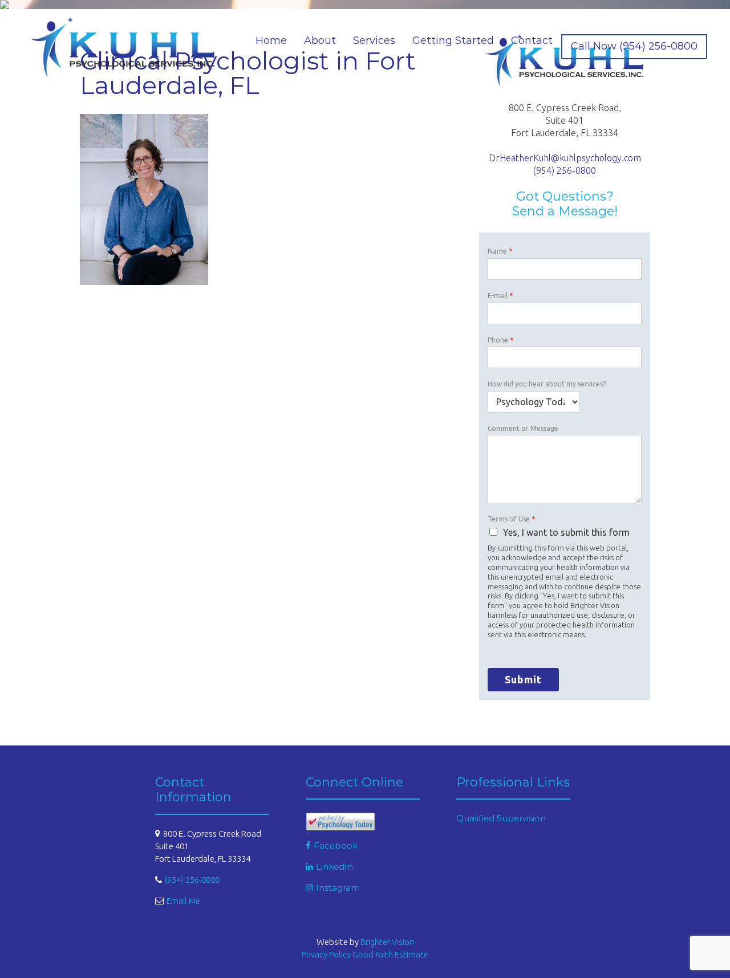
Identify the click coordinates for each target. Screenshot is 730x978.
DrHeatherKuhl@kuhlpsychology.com (565, 158)
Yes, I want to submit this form (566, 532)
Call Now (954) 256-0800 (634, 46)
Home (271, 40)
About (320, 40)
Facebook (336, 845)
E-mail (500, 295)
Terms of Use (511, 519)
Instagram (338, 887)
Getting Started (453, 40)
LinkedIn (334, 866)
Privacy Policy (326, 954)
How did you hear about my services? (547, 384)
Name (500, 251)
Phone (500, 340)
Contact (532, 40)
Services (374, 40)
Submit (523, 679)
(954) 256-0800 (564, 170)
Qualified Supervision (501, 818)
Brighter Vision (387, 942)
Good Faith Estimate (390, 954)
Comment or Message (523, 428)
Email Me (183, 901)
